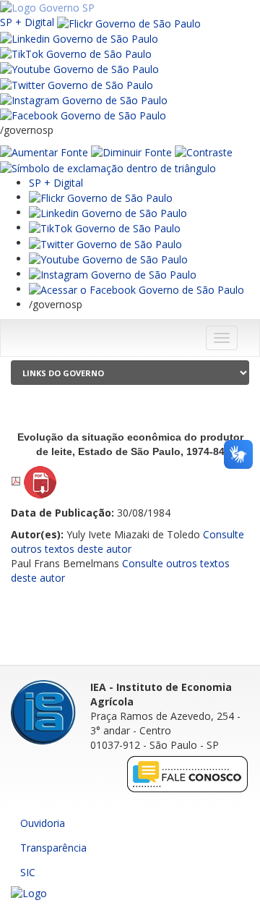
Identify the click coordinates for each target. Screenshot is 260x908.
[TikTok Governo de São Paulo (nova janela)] (76, 53)
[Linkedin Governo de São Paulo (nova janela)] (79, 38)
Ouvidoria (42, 823)
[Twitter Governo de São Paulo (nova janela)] (76, 83)
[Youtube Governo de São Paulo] (108, 259)
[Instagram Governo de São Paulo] (84, 99)
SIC (27, 872)
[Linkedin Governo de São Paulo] (108, 212)
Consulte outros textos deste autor (127, 541)
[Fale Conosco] (187, 774)
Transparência (53, 847)
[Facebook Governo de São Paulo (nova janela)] (83, 115)
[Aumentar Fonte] (44, 151)
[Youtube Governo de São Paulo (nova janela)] (79, 68)
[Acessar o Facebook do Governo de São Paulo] (136, 289)
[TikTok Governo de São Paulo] (105, 227)
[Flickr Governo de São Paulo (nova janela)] (129, 22)
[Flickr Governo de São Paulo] (101, 197)
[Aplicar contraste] (204, 151)
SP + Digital (27, 22)
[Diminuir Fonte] (131, 151)
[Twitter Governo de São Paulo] (105, 243)
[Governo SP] (47, 7)
